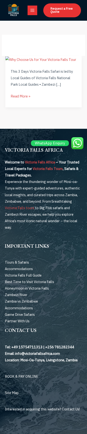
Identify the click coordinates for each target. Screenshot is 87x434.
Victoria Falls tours (19, 208)
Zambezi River (16, 294)
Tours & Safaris (17, 262)
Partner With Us (17, 321)
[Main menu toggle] (32, 10)
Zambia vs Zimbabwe (21, 301)
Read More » (20, 95)
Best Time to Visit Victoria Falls (29, 281)
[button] (62, 10)
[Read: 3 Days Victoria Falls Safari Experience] (40, 59)
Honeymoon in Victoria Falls (27, 288)
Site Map (12, 392)
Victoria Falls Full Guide (23, 275)
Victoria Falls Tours (48, 168)
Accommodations (19, 268)
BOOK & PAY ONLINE (21, 376)
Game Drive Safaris (20, 314)
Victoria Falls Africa (40, 162)
